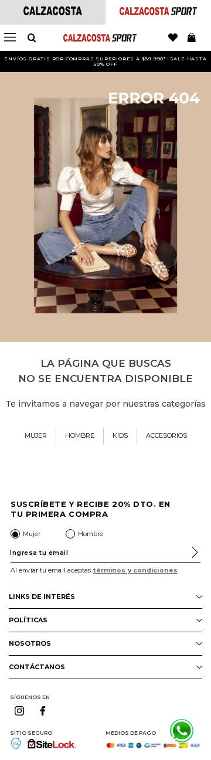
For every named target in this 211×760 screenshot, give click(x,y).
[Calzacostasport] (158, 12)
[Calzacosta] (52, 12)
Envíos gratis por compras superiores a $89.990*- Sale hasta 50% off (105, 61)
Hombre (90, 534)
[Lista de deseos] (173, 38)
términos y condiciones (135, 570)
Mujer (31, 534)
